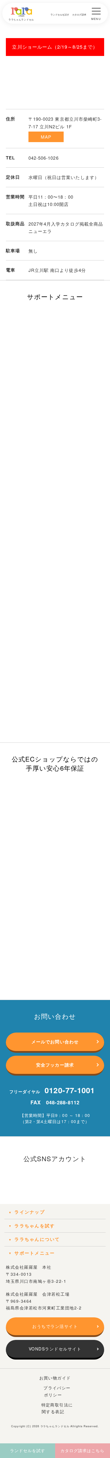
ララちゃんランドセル (55, 1426)
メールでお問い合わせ (55, 1041)
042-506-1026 (43, 158)
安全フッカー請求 (55, 1065)
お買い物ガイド (55, 1378)
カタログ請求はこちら (82, 1450)
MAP (46, 137)
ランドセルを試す (27, 1450)
